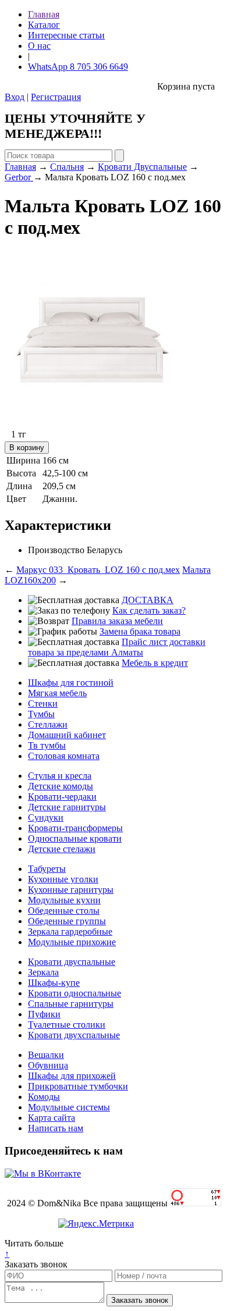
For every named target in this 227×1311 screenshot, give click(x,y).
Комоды (44, 1097)
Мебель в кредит (155, 663)
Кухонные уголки (63, 879)
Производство (56, 550)
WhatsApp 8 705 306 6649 (78, 67)
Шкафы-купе (54, 983)
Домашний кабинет (67, 735)
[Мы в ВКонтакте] (43, 1173)
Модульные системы (69, 1107)
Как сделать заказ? (149, 610)
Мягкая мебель (57, 693)
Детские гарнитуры (67, 807)
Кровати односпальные (74, 993)
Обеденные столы (64, 910)
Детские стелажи (61, 849)
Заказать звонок (36, 1264)
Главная (43, 14)
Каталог (44, 25)
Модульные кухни (64, 900)
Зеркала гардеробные (70, 931)
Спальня (67, 167)
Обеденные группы (67, 921)
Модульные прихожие (72, 942)
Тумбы (41, 714)
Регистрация (56, 97)
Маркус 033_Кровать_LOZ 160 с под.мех (98, 570)
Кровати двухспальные (74, 1035)
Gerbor (19, 177)
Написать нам (55, 1128)
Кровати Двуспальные (142, 167)
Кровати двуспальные (71, 962)
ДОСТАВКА (147, 600)
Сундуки (45, 817)
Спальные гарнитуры (71, 1004)
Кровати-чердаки (62, 796)
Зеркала (43, 972)
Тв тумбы (47, 745)
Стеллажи (48, 724)
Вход (14, 97)
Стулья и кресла (59, 776)
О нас (39, 46)
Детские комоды (60, 786)
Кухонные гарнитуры (71, 890)
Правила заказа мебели (117, 621)
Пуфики (44, 1014)
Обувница (48, 1065)
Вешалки (46, 1055)
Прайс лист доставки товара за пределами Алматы (116, 647)
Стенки (43, 703)
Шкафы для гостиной (71, 682)
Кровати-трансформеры (75, 828)
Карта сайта (51, 1118)
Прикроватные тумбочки (78, 1086)
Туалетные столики (66, 1024)
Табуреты (47, 869)
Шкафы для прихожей (72, 1076)
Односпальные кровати (75, 838)
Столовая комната (64, 756)
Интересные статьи (66, 35)
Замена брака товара (140, 631)
